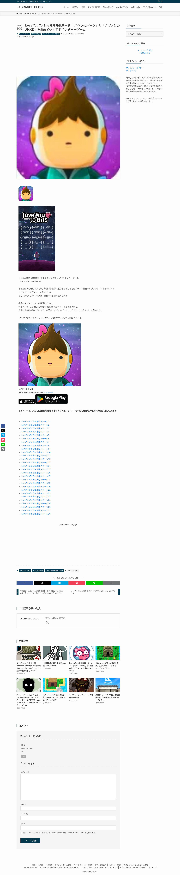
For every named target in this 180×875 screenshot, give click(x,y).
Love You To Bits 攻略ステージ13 (35, 463)
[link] (47, 622)
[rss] (158, 1)
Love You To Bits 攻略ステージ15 (35, 469)
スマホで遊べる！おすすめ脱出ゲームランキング (99, 867)
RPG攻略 (49, 865)
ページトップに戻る (145, 50)
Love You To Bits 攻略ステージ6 (35, 439)
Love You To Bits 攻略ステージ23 (35, 497)
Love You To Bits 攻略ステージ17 (35, 476)
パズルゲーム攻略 (115, 865)
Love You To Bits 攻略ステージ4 (35, 432)
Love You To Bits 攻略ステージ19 (35, 483)
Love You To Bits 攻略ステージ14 (35, 466)
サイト (23, 823)
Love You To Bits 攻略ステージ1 (35, 421)
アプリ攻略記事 (36, 34)
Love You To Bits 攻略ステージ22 (35, 493)
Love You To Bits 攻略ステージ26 (35, 507)
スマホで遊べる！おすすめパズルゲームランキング (138, 867)
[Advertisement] (68, 55)
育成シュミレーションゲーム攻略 (136, 865)
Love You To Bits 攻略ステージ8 (35, 445)
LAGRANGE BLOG (30, 7)
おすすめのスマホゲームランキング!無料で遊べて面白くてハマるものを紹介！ (52, 867)
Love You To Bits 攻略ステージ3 (35, 428)
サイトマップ (131, 71)
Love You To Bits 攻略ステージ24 (35, 500)
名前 (23, 804)
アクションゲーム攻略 (63, 865)
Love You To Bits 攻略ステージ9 (35, 449)
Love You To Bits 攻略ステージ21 (35, 490)
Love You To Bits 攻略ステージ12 (35, 459)
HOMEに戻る (145, 53)
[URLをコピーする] (111, 583)
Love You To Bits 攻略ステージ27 (35, 510)
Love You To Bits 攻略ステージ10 (35, 452)
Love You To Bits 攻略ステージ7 (35, 442)
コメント (25, 772)
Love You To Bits (24, 34)
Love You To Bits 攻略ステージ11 (35, 456)
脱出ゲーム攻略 (37, 865)
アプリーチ (48, 392)
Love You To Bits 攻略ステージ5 (35, 435)
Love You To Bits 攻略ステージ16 (35, 473)
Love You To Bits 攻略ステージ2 (35, 425)
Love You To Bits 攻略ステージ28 (35, 514)
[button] (25, 583)
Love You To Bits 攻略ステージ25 (35, 504)
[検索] (161, 1)
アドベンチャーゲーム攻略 (51, 34)
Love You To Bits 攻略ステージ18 (35, 480)
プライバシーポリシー (134, 68)
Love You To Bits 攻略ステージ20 (35, 486)
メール (24, 814)
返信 (23, 756)
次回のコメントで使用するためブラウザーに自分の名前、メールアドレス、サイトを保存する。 (60, 833)
